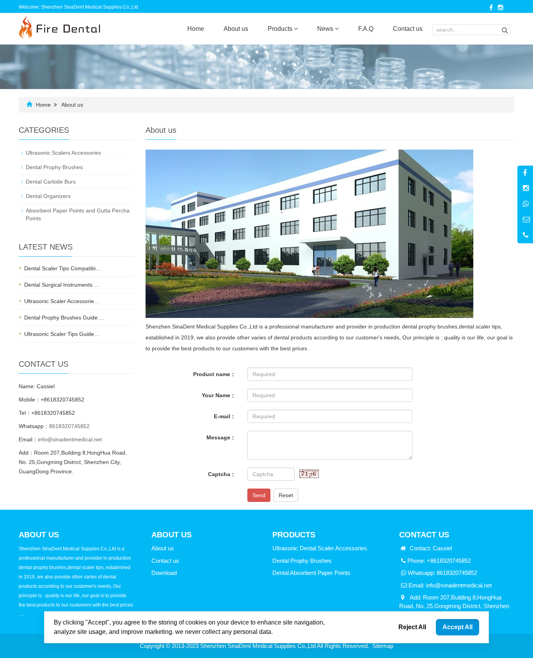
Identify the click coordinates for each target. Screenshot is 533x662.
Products (281, 28)
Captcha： (222, 474)
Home (195, 28)
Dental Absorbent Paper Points (311, 572)
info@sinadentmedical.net (70, 439)
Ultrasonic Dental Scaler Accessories (319, 548)
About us (236, 28)
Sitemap (382, 645)
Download (164, 572)
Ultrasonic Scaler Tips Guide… (61, 334)
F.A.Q (365, 28)
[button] (296, 28)
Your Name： (219, 395)
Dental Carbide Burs (51, 181)
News (326, 28)
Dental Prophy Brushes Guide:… (64, 317)
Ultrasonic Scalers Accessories (63, 153)
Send (258, 495)
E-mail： (225, 416)
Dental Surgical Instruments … (61, 285)
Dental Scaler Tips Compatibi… (62, 268)
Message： (221, 437)
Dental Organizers (48, 196)
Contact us (408, 28)
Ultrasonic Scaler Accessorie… (61, 301)
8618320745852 (69, 426)
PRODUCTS (293, 534)
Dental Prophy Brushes (54, 167)
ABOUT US (171, 534)
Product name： (214, 374)
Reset (286, 495)
